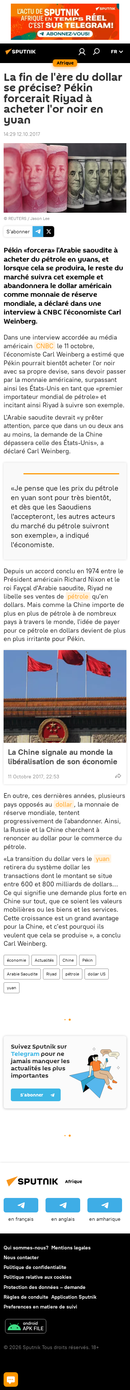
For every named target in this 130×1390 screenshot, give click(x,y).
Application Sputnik (73, 1297)
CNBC (44, 346)
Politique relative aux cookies (38, 1277)
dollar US (96, 974)
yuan (102, 858)
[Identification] (82, 51)
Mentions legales (71, 1247)
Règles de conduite (26, 1297)
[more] (118, 776)
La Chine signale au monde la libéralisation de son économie (62, 756)
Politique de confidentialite (35, 1267)
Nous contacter (21, 1257)
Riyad (51, 974)
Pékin (87, 960)
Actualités (44, 960)
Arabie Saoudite (22, 974)
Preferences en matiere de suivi (40, 1306)
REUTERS (17, 218)
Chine (68, 960)
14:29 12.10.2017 (22, 134)
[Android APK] (25, 1327)
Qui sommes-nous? (26, 1247)
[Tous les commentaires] (11, 1379)
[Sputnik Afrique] (22, 54)
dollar (64, 804)
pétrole (78, 596)
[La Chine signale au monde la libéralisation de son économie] (65, 696)
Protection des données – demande (45, 1287)
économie (16, 960)
